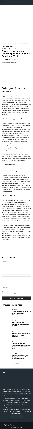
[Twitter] (21, 416)
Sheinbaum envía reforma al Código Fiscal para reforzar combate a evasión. (21, 357)
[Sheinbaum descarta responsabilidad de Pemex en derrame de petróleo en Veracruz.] (6, 345)
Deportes (14, 309)
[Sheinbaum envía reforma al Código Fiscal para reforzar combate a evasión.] (6, 356)
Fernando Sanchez (11, 59)
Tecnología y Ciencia (11, 43)
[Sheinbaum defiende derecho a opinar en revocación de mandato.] (6, 334)
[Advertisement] (16, 23)
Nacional (14, 331)
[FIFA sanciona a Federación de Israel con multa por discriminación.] (6, 312)
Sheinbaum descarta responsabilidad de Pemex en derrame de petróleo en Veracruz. (21, 346)
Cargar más (16, 363)
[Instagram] (16, 416)
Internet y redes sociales (23, 43)
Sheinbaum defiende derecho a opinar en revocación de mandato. (21, 335)
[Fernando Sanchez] (3, 59)
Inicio (3, 43)
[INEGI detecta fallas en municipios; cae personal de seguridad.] (6, 323)
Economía (14, 320)
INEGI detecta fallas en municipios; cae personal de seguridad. (21, 324)
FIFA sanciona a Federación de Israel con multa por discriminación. (21, 313)
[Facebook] (12, 416)
